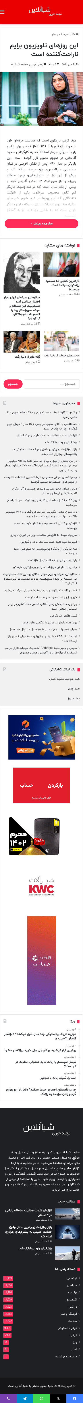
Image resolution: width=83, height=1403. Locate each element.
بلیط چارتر (74, 689)
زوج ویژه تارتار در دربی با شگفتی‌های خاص (49, 623)
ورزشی (72, 1307)
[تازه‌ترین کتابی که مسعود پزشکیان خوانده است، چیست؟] (61, 264)
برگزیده (72, 1292)
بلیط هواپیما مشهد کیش (64, 679)
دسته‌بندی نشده (66, 1357)
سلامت (72, 1321)
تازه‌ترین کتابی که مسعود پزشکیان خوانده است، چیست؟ (62, 285)
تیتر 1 (73, 1335)
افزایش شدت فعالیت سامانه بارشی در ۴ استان (46, 435)
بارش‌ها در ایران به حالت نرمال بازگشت (52, 560)
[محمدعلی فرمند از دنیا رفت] (61, 341)
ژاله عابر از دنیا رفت (27, 357)
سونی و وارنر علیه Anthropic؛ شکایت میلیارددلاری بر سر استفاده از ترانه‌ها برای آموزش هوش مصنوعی (41, 650)
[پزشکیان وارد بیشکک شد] (67, 1253)
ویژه (74, 1342)
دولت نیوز (74, 699)
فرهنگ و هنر (60, 34)
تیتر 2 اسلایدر (68, 1328)
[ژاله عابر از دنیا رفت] (22, 342)
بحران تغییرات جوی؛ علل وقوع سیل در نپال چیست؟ (43, 629)
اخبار (74, 1349)
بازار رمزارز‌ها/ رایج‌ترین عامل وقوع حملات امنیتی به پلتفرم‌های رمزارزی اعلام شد (44, 451)
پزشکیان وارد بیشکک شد (60, 442)
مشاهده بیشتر (42, 224)
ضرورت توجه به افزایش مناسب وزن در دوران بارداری (43, 535)
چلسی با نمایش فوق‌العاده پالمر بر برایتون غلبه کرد (44, 567)
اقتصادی (71, 1300)
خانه (73, 34)
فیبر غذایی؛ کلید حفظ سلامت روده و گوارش (49, 542)
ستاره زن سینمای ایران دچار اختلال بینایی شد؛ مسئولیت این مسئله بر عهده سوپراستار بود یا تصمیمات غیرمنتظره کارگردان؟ (22, 308)
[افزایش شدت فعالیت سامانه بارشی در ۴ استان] (67, 1214)
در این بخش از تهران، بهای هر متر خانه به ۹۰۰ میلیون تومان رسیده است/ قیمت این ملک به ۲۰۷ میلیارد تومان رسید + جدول (40, 465)
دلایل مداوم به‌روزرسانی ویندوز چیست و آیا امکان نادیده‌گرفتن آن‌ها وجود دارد (44, 491)
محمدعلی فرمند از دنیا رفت (61, 355)
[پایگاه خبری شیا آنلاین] (41, 12)
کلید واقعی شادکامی (63, 616)
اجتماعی (72, 1278)
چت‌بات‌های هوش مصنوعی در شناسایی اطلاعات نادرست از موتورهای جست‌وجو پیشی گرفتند (40, 479)
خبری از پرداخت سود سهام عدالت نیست (51, 597)
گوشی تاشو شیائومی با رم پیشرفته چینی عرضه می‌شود (40, 590)
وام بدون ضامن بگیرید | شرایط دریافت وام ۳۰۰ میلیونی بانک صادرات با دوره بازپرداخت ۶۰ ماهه (41, 514)
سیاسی (72, 1285)
